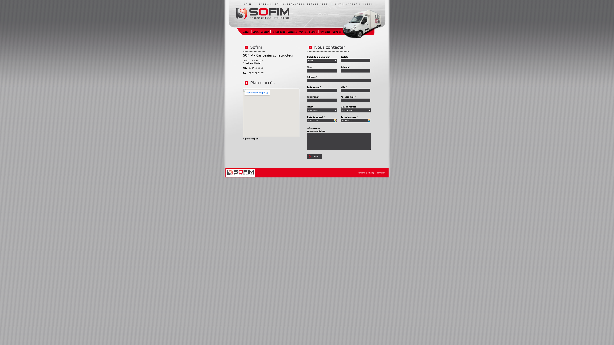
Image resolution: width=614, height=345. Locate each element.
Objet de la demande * (318, 57)
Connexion (381, 173)
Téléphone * (313, 97)
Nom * (310, 67)
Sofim (256, 32)
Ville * (344, 87)
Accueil (246, 32)
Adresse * (312, 77)
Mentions (361, 173)
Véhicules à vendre (308, 32)
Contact (336, 32)
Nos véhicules (278, 32)
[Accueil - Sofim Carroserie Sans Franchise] (263, 17)
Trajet (310, 106)
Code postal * (314, 87)
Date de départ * (316, 117)
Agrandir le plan (251, 138)
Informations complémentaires (316, 129)
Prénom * (345, 67)
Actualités (325, 32)
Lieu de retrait (348, 106)
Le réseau (292, 32)
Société (344, 57)
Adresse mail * (348, 97)
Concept (265, 32)
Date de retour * (349, 117)
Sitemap (371, 173)
